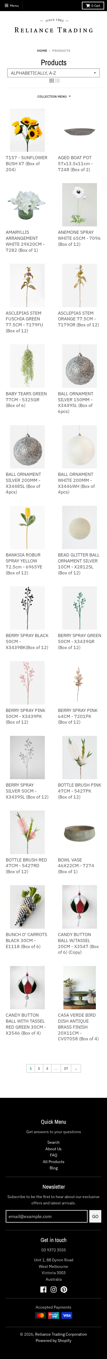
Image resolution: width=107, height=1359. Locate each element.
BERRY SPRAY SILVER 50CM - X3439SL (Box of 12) (27, 791)
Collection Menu (52, 97)
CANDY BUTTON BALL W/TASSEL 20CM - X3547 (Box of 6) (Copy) (78, 943)
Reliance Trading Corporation (61, 1334)
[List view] (57, 80)
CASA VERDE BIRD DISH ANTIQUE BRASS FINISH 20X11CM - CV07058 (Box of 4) (78, 1026)
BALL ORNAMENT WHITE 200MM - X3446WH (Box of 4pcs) (76, 483)
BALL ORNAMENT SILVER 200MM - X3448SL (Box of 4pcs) (23, 483)
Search (53, 1142)
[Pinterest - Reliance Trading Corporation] (63, 1289)
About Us (53, 1148)
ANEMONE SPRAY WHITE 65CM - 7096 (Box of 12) (79, 238)
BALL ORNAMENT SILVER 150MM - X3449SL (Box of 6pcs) (75, 402)
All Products (53, 1161)
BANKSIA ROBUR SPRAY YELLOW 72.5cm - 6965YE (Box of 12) (24, 563)
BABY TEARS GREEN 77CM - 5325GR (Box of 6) (26, 399)
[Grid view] (51, 80)
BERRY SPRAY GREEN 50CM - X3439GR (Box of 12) (79, 641)
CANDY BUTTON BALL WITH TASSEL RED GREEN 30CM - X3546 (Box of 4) (26, 1023)
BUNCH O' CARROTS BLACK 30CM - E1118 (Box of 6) (26, 940)
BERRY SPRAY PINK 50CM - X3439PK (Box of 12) (25, 716)
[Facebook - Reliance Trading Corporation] (43, 1289)
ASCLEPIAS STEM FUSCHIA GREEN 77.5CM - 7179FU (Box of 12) (24, 321)
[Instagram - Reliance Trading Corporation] (53, 1289)
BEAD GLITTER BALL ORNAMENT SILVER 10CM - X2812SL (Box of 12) (79, 563)
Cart (95, 5)
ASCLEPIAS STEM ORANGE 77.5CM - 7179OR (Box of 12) (78, 319)
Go (95, 1216)
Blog (54, 1167)
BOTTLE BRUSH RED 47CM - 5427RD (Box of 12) (26, 866)
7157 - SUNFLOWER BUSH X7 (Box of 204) (26, 163)
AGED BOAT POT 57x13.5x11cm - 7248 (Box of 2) (75, 163)
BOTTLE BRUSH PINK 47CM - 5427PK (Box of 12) (79, 791)
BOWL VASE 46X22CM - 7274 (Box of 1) (76, 866)
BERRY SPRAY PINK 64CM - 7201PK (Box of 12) (78, 716)
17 (66, 1068)
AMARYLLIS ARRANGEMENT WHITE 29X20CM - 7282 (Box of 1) (25, 241)
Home (42, 50)
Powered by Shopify (53, 1340)
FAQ (53, 1155)
